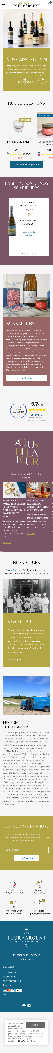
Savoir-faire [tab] (11, 570)
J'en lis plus (26, 378)
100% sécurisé (39, 893)
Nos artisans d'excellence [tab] (17, 573)
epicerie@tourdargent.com (39, 914)
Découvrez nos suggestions (26, 164)
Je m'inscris (25, 858)
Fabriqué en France (13, 893)
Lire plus (7, 542)
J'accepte (35, 1025)
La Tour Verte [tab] (41, 573)
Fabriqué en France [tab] (32, 570)
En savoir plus (14, 659)
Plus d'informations (26, 1041)
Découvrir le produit (29, 233)
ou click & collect (13, 914)
